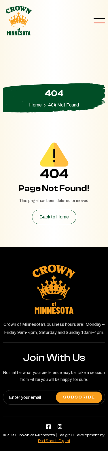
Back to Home (54, 216)
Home (35, 105)
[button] (99, 21)
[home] (17, 21)
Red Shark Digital (54, 441)
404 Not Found (63, 105)
